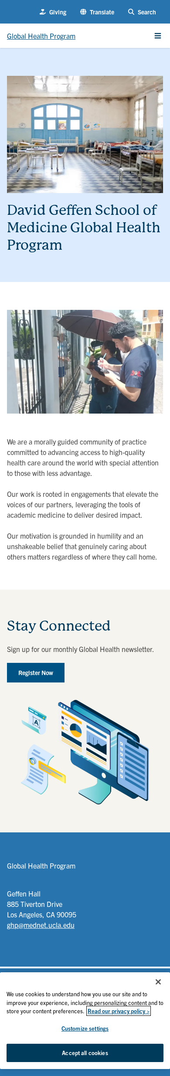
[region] (85, 1020)
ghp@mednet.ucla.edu (41, 924)
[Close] (158, 981)
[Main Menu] (158, 36)
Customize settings (85, 1028)
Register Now (35, 672)
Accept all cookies (85, 1052)
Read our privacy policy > (119, 1011)
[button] (97, 12)
